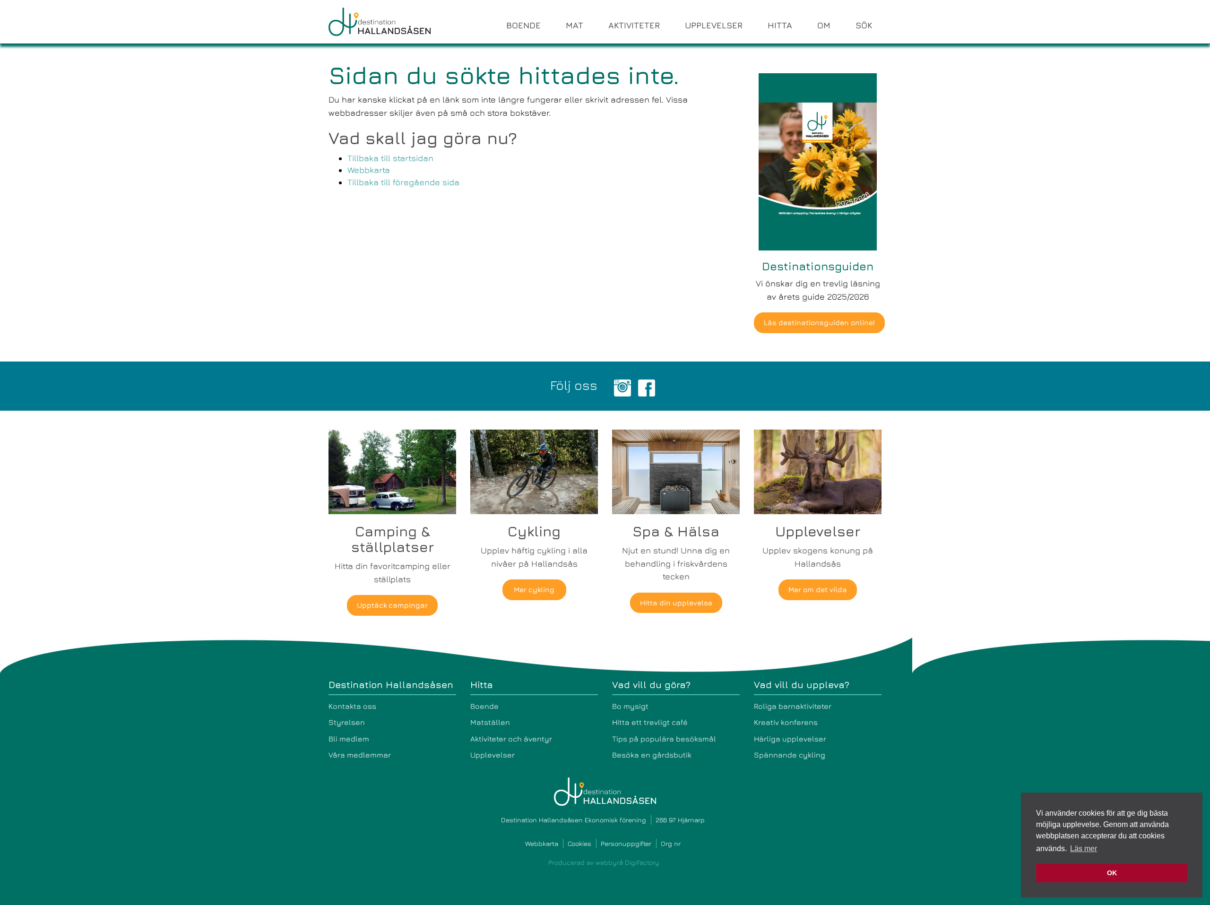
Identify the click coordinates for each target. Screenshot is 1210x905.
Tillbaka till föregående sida (403, 182)
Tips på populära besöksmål (664, 738)
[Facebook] (646, 387)
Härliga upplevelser (790, 738)
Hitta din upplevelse (676, 603)
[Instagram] (622, 387)
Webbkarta (368, 170)
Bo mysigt (630, 706)
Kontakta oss (352, 706)
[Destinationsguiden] (818, 161)
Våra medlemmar (359, 754)
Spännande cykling (789, 754)
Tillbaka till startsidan (390, 158)
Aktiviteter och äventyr (511, 738)
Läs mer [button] (1083, 849)
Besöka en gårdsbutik (651, 754)
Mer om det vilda (817, 590)
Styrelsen (346, 722)
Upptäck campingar (392, 605)
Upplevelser (492, 754)
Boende (484, 706)
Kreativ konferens (786, 722)
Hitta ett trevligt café (650, 722)
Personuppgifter (626, 843)
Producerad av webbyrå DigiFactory (603, 862)
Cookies (579, 843)
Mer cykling (534, 590)
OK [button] (1112, 873)
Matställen (490, 722)
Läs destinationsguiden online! (819, 323)
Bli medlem (348, 738)
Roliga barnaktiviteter (792, 706)
